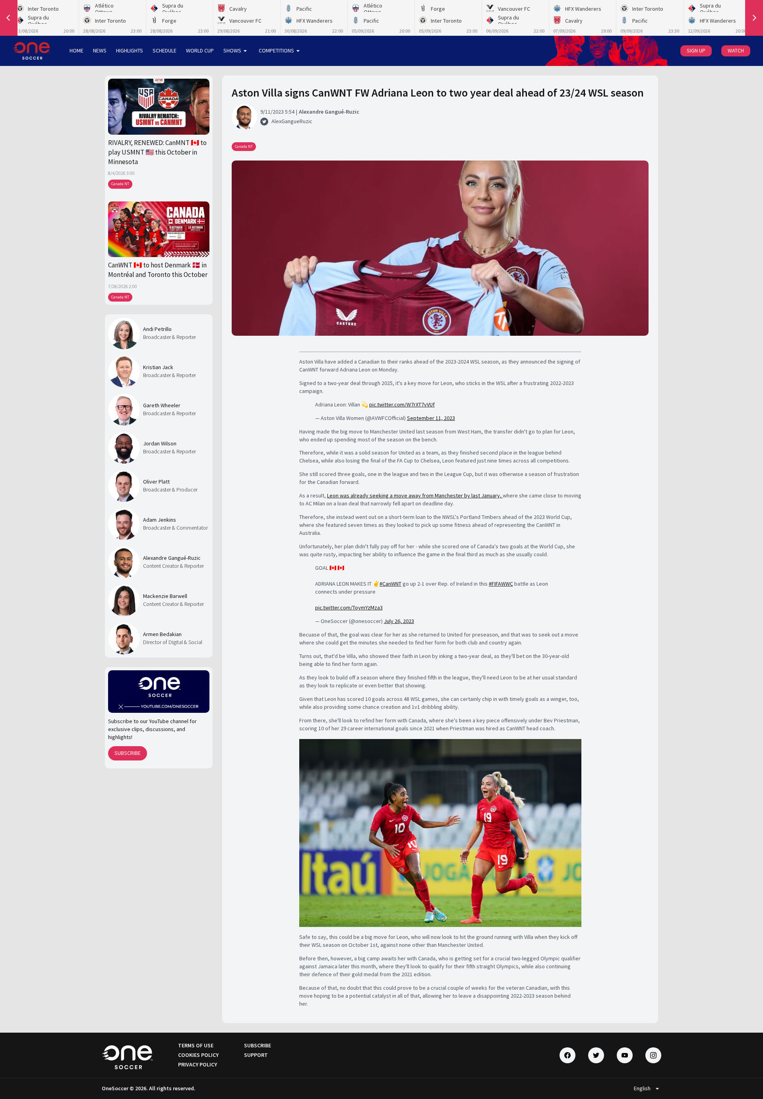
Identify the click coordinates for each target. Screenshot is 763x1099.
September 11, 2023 (431, 418)
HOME (76, 50)
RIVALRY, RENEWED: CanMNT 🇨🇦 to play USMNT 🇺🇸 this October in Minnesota (157, 152)
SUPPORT (256, 1054)
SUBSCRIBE (127, 753)
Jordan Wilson (159, 443)
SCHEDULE (164, 50)
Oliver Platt (156, 481)
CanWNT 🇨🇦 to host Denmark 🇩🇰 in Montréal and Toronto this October (157, 270)
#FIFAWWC (501, 583)
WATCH (736, 50)
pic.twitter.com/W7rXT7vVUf (402, 404)
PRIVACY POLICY (197, 1064)
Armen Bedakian (162, 634)
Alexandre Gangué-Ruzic (172, 557)
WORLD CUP (200, 50)
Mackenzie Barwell (165, 596)
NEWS (100, 50)
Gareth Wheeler (161, 405)
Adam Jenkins (159, 519)
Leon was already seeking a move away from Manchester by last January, (415, 495)
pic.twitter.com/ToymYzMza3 (349, 607)
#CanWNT (390, 583)
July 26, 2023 (399, 621)
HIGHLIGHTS (129, 50)
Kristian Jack (158, 367)
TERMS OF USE (195, 1045)
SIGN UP (696, 50)
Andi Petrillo (157, 329)
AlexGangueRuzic (291, 121)
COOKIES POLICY (198, 1054)
